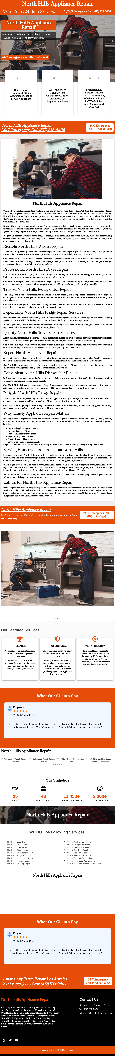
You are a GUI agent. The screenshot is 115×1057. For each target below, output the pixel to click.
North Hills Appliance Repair (26, 509)
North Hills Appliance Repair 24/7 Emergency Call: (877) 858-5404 (33, 127)
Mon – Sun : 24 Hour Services (29, 11)
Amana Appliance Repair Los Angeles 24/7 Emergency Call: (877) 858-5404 (35, 981)
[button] (55, 618)
